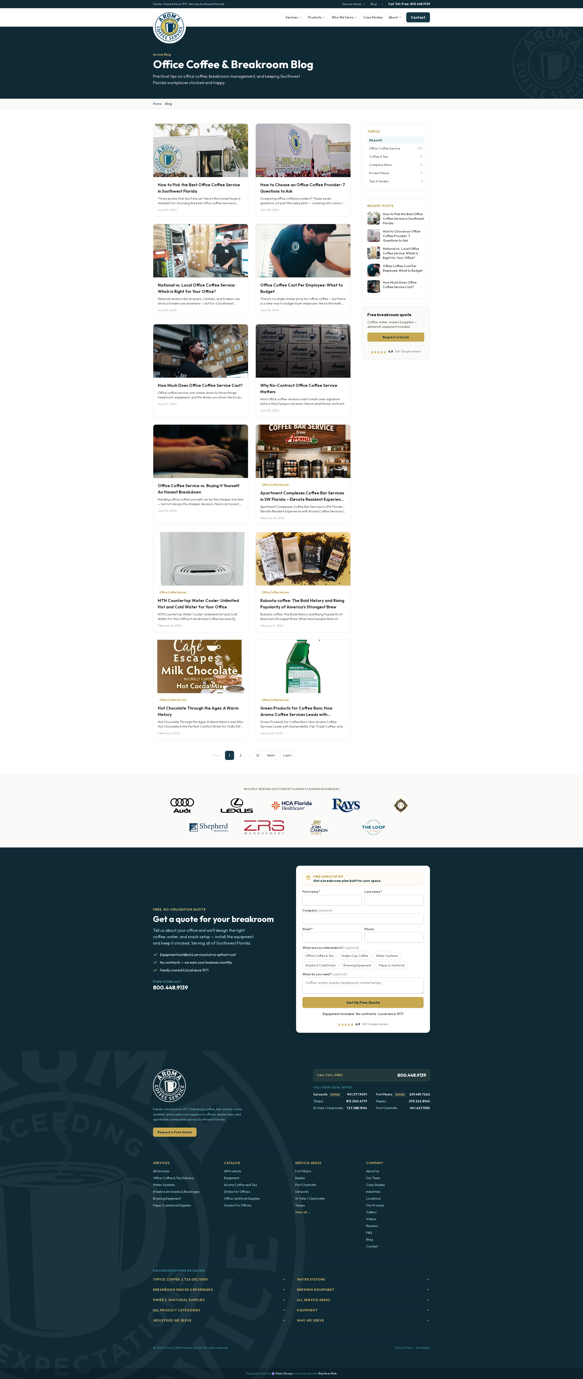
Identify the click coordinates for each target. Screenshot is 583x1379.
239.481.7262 (419, 1094)
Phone (369, 929)
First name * (311, 892)
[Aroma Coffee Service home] (169, 26)
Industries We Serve (172, 1320)
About (393, 17)
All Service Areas (313, 1300)
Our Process (375, 1205)
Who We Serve (342, 17)
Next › (271, 755)
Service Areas (351, 4)
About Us (372, 1171)
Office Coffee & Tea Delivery (173, 1178)
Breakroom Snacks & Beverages (176, 1192)
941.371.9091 (357, 1094)
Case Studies (373, 17)
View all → (302, 1212)
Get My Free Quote (363, 1002)
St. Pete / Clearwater (310, 1198)
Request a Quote (396, 337)
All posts (375, 140)
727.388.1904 (356, 1108)
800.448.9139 (409, 4)
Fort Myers (384, 1094)
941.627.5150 (420, 1108)
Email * (307, 929)
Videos (371, 1219)
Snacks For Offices (237, 1205)
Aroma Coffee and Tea (240, 1185)
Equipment (231, 1178)
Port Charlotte (305, 1185)
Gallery (371, 1212)
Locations (373, 1198)
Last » (287, 755)
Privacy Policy (404, 1347)
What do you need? (324, 974)
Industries (373, 1192)
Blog (374, 4)
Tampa (300, 1205)
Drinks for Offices (237, 1192)
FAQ (369, 1233)
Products (315, 17)
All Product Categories (176, 1310)
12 (257, 755)
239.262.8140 (419, 1101)
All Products (232, 1171)
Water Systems (164, 1185)
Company (317, 910)
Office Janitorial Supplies (242, 1198)
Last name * (373, 892)
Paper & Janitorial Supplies (172, 1205)
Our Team (373, 1178)
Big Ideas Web (327, 1373)
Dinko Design (284, 1373)
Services (292, 17)
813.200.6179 (356, 1101)
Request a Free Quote (175, 1132)
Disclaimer (423, 1347)
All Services (161, 1171)
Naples (300, 1178)
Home (157, 104)
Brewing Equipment (167, 1198)
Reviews (372, 1226)
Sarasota (320, 1094)
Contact (418, 17)
